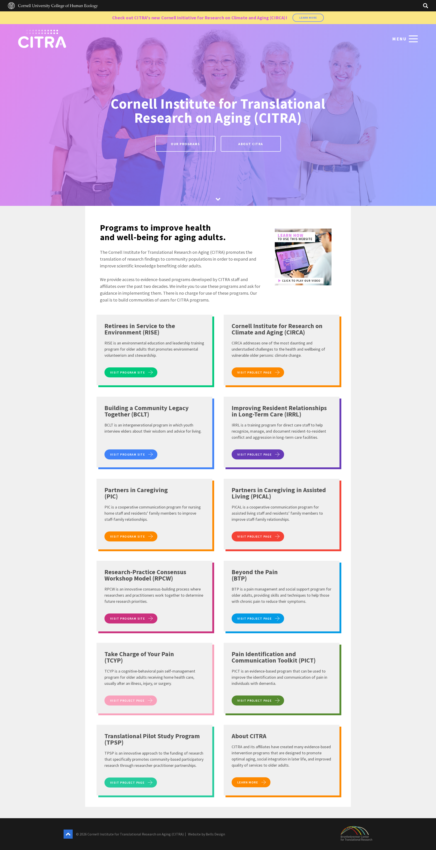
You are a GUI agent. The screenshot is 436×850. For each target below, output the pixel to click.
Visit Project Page (254, 372)
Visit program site (127, 372)
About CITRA (250, 144)
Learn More (308, 17)
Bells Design (215, 834)
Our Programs (185, 144)
